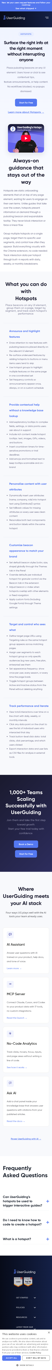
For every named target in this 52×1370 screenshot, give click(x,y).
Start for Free (26, 102)
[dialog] (4, 1366)
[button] (26, 1343)
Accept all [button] (11, 1358)
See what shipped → (26, 8)
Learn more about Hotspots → (26, 112)
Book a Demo (26, 844)
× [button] (49, 1333)
